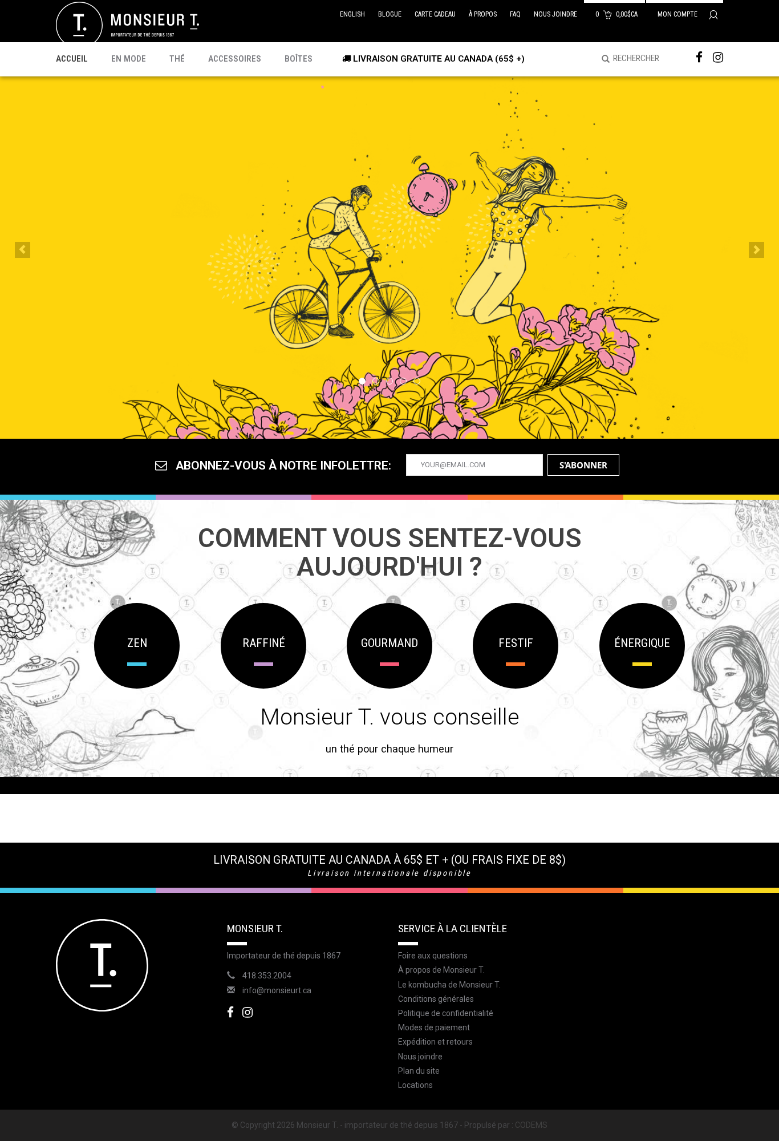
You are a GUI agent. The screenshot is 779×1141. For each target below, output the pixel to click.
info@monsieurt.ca (276, 990)
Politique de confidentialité (445, 1013)
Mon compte (678, 14)
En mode (128, 59)
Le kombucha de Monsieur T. (449, 984)
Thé (177, 59)
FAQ (515, 14)
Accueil (72, 59)
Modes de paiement (434, 1027)
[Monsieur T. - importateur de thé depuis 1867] (127, 25)
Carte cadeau (435, 14)
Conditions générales (436, 999)
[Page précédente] (22, 250)
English (352, 14)
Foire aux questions (433, 955)
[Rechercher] (601, 59)
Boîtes (299, 59)
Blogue (389, 14)
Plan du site (419, 1070)
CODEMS (531, 1125)
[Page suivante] (756, 250)
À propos (483, 14)
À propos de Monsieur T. (441, 969)
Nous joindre (555, 14)
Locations (415, 1085)
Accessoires (234, 59)
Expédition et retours (435, 1041)
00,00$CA (617, 14)
